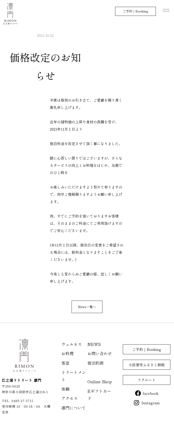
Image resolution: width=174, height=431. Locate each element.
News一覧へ (87, 306)
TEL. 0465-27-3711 (17, 400)
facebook (150, 393)
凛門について (73, 408)
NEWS (94, 344)
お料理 (67, 353)
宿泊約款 (95, 363)
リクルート (147, 380)
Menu (166, 10)
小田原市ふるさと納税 (146, 364)
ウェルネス (71, 344)
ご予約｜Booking (135, 11)
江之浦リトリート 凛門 (10, 13)
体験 (65, 389)
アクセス (69, 398)
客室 (65, 363)
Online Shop (99, 381)
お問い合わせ (99, 353)
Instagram (150, 402)
